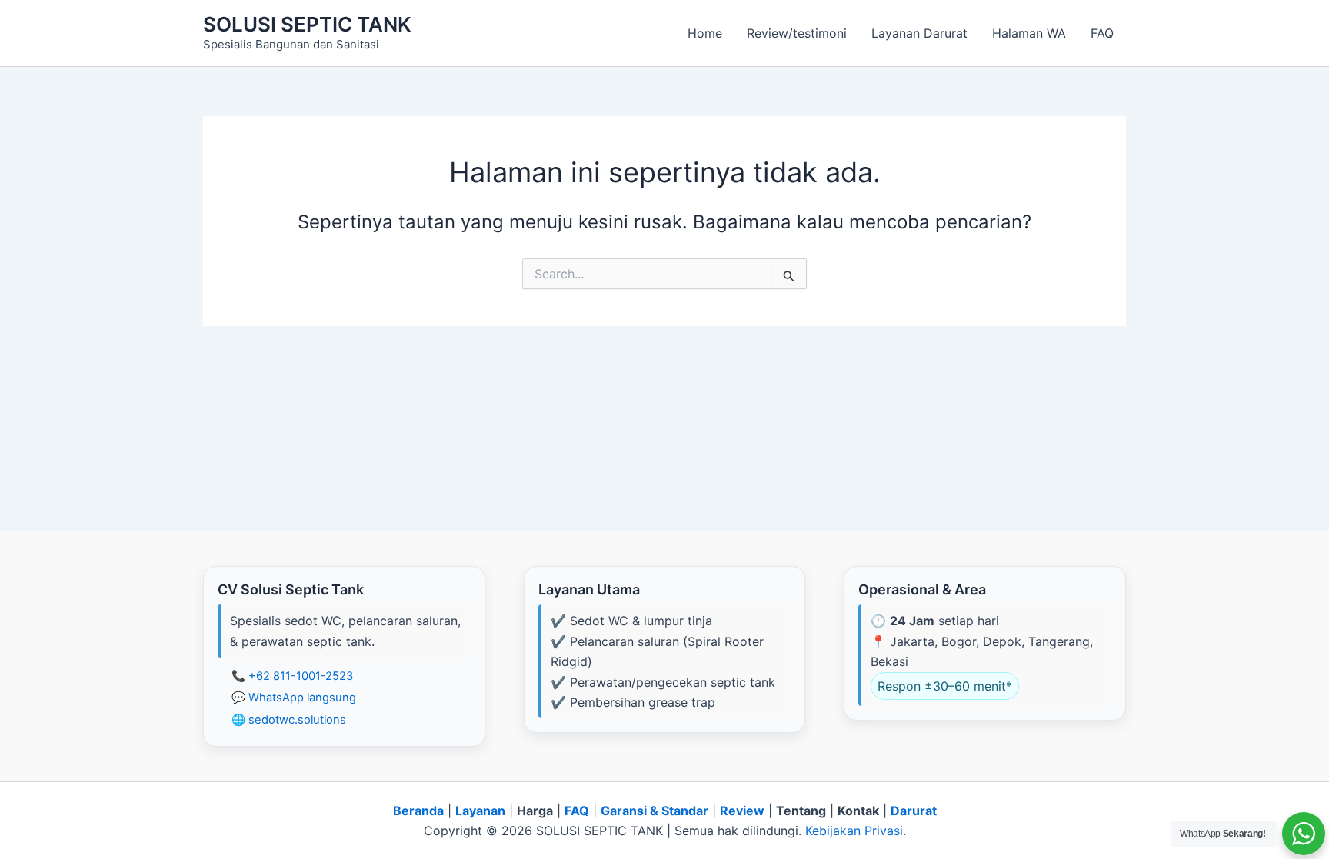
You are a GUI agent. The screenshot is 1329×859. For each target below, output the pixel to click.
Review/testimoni (797, 33)
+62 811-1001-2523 (300, 676)
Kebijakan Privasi (854, 830)
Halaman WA (1029, 33)
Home (705, 33)
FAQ (1102, 33)
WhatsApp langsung (302, 697)
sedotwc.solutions (297, 720)
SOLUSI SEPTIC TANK (307, 24)
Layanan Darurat (919, 33)
